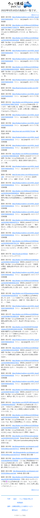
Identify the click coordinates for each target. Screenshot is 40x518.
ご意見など (24, 510)
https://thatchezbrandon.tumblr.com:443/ (25, 88)
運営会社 (15, 510)
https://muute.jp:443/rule (20, 254)
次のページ (35, 15)
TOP (8, 499)
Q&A (14, 499)
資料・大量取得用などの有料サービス (20, 506)
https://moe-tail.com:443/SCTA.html (23, 131)
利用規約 (20, 502)
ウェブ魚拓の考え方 (26, 499)
